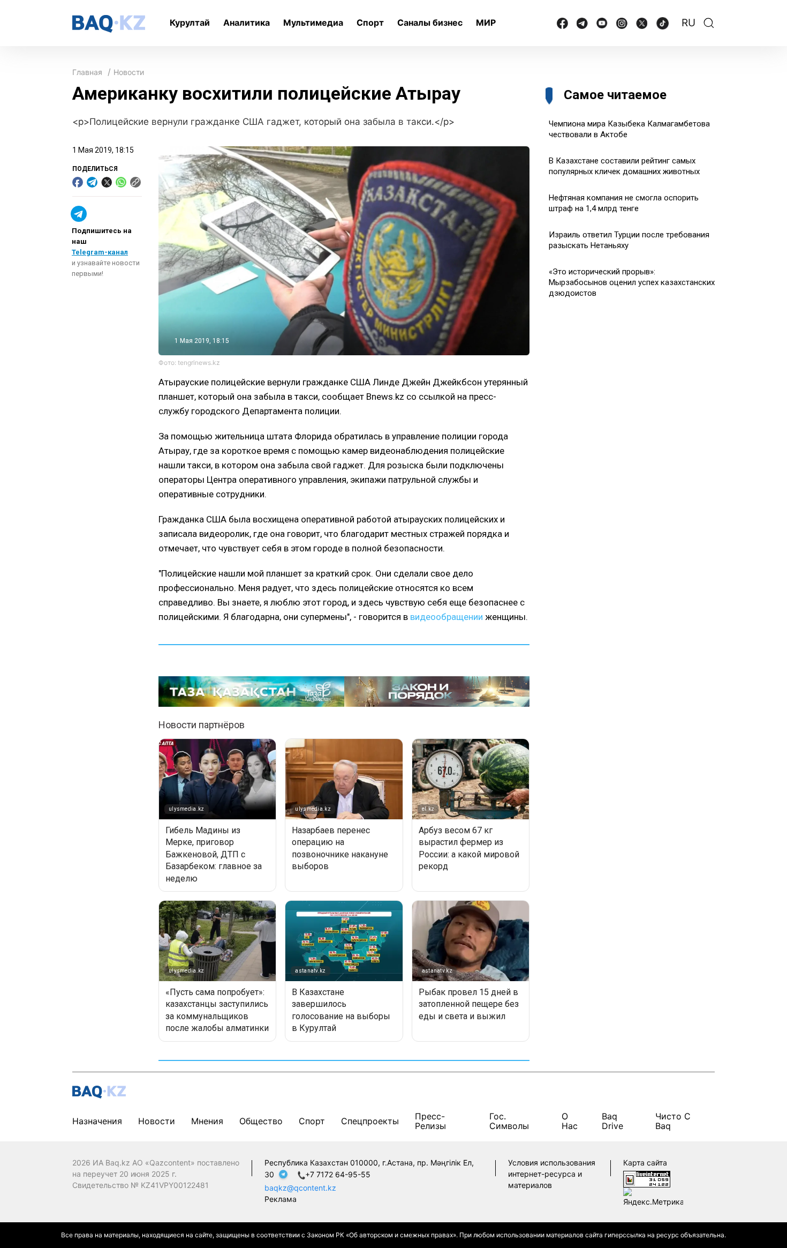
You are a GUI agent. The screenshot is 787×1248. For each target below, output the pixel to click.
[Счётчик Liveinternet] (646, 1178)
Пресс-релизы (430, 1121)
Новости (128, 72)
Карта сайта (645, 1162)
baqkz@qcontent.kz (300, 1187)
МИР (486, 22)
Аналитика (246, 22)
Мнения (207, 1121)
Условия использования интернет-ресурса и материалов (551, 1174)
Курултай (190, 22)
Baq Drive (612, 1121)
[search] (709, 23)
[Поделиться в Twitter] (106, 182)
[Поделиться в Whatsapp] (121, 182)
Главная (87, 72)
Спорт (370, 22)
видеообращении (446, 616)
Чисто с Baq (673, 1121)
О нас (570, 1121)
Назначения (97, 1121)
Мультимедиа (313, 22)
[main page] (108, 24)
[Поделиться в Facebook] (77, 182)
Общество (261, 1121)
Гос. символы (509, 1121)
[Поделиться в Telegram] (92, 182)
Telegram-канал (100, 252)
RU (688, 23)
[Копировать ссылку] (135, 182)
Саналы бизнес (430, 22)
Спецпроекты (370, 1121)
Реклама (280, 1199)
